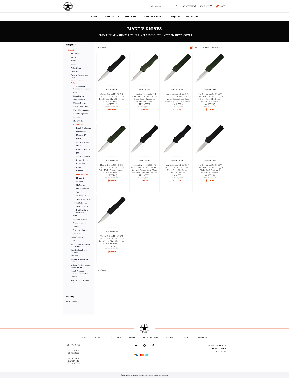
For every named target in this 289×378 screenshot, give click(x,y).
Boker (78, 139)
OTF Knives (78, 124)
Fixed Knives (78, 96)
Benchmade (81, 132)
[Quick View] (122, 57)
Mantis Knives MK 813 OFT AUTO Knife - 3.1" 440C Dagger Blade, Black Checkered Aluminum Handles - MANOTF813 (210, 170)
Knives (132, 338)
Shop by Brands (153, 16)
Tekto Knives (81, 203)
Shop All (110, 16)
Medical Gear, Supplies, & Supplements (80, 245)
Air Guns (74, 64)
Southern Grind (82, 196)
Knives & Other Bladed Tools (80, 82)
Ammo (73, 57)
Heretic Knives (82, 160)
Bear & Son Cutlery (83, 128)
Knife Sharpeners (80, 114)
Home (94, 16)
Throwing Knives (80, 230)
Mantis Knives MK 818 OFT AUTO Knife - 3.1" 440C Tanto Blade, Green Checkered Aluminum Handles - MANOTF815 (144, 99)
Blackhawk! (81, 135)
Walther (76, 233)
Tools (73, 241)
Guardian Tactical (83, 156)
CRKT (78, 146)
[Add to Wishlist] (122, 63)
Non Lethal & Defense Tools (79, 260)
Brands (186, 338)
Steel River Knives (83, 199)
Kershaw (79, 171)
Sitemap (165, 375)
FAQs (173, 16)
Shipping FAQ (73, 345)
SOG (77, 192)
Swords (76, 226)
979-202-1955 (221, 352)
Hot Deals (130, 16)
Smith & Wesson (82, 188)
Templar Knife (82, 206)
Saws (75, 216)
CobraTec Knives (82, 142)
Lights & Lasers (77, 237)
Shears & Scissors (80, 219)
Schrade (79, 181)
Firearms (74, 71)
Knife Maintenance (81, 110)
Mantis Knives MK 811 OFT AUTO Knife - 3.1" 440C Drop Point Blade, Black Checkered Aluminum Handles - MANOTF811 (111, 99)
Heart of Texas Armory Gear (80, 281)
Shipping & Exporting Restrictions (74, 361)
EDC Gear (74, 256)
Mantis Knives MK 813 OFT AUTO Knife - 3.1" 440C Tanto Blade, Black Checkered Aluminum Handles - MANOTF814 (177, 170)
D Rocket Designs (83, 149)
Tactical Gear (76, 68)
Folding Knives (79, 99)
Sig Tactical (81, 185)
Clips (75, 92)
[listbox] (218, 47)
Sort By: (206, 47)
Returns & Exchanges (73, 352)
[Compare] (122, 69)
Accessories (115, 338)
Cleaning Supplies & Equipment (79, 251)
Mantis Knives (82, 174)
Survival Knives (79, 223)
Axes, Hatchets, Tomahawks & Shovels (82, 88)
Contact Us (191, 16)
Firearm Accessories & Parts (79, 76)
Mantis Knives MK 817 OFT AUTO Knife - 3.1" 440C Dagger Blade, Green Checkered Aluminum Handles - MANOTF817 (210, 99)
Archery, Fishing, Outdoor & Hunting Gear (81, 266)
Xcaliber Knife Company (82, 211)
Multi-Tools (78, 121)
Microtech (77, 117)
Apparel (74, 277)
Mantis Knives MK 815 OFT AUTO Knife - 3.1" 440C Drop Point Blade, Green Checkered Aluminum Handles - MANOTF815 (112, 170)
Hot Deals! (75, 54)
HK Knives (80, 164)
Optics (73, 61)
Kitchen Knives (79, 103)
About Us (202, 338)
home (84, 338)
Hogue (78, 167)
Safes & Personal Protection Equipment (80, 272)
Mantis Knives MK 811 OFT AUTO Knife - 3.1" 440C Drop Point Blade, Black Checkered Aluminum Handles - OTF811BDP (111, 241)
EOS (77, 153)
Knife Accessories (80, 107)
